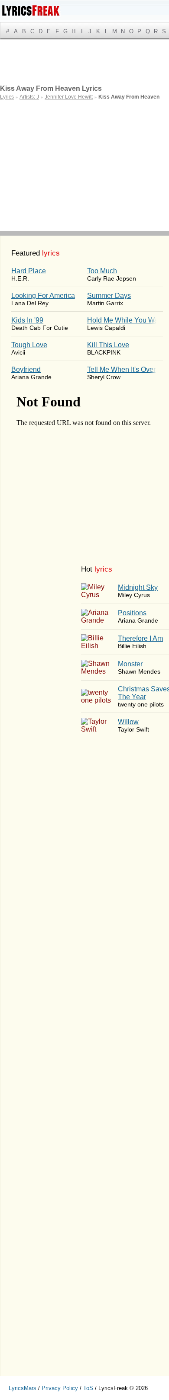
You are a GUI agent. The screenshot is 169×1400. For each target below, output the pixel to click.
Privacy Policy (60, 1388)
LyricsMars (22, 1388)
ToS (88, 1388)
